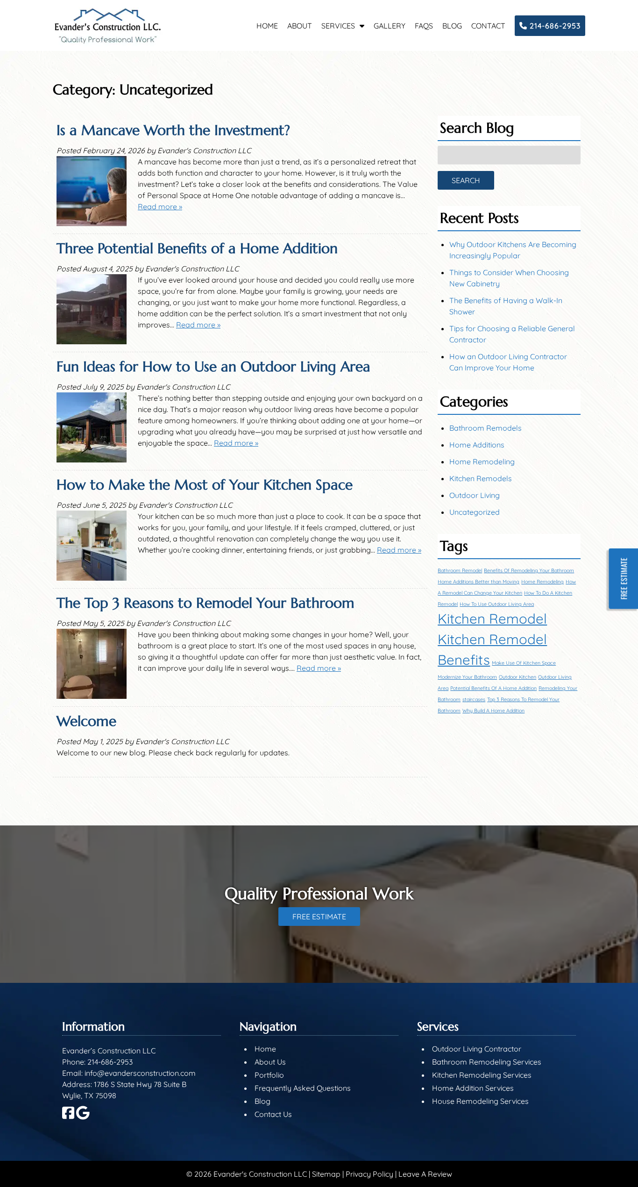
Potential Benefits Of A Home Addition (493, 688)
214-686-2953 (554, 25)
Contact (488, 25)
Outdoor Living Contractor (476, 1048)
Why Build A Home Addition (493, 710)
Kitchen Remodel (492, 618)
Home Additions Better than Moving (478, 581)
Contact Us (273, 1114)
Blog (452, 25)
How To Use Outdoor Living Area (497, 604)
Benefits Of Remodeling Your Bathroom (529, 570)
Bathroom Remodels (485, 428)
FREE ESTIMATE (319, 916)
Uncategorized (474, 512)
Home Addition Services (473, 1088)
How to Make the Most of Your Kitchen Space (205, 484)
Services (338, 25)
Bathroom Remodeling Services (486, 1061)
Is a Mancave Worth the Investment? (173, 130)
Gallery (389, 25)
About (299, 25)
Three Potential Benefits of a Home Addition (197, 248)
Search (466, 180)
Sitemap (326, 1174)
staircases (473, 699)
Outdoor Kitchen (517, 677)
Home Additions (476, 444)
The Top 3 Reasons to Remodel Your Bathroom (205, 602)
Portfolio (269, 1075)
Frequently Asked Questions (303, 1088)
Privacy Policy (369, 1174)
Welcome (86, 721)
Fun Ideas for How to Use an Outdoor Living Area (213, 366)
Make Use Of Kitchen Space (524, 663)
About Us (270, 1061)
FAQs (424, 25)
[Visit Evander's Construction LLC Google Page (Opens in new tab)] (83, 1117)
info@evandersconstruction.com (140, 1073)
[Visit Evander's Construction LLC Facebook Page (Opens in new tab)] (68, 1117)
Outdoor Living (474, 495)
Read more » (160, 206)
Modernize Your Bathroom (467, 677)
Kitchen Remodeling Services (482, 1075)
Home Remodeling (482, 461)
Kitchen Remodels (480, 478)
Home (267, 25)
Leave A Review (425, 1174)
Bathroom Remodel (460, 570)
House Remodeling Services (480, 1101)
